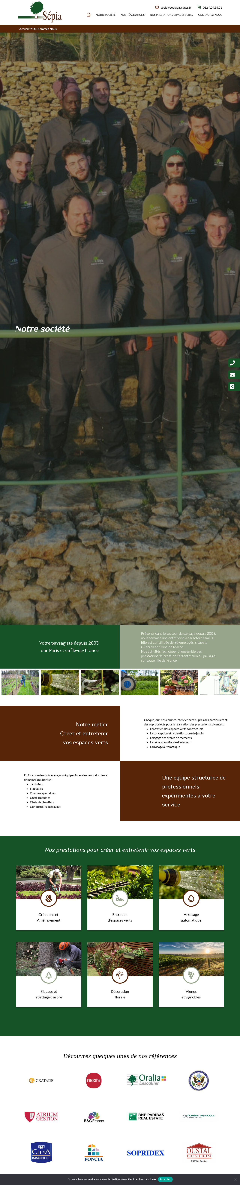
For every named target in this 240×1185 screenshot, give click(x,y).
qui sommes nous (44, 28)
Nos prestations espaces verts (171, 14)
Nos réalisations (133, 14)
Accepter (165, 1179)
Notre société (106, 14)
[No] (235, 1179)
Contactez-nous (210, 14)
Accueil (24, 28)
